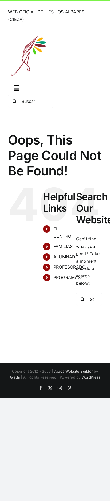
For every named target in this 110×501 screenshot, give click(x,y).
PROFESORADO (69, 267)
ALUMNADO (66, 256)
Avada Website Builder (73, 371)
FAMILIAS (63, 246)
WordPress (91, 377)
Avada (15, 377)
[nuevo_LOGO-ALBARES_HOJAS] (28, 38)
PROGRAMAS (67, 277)
